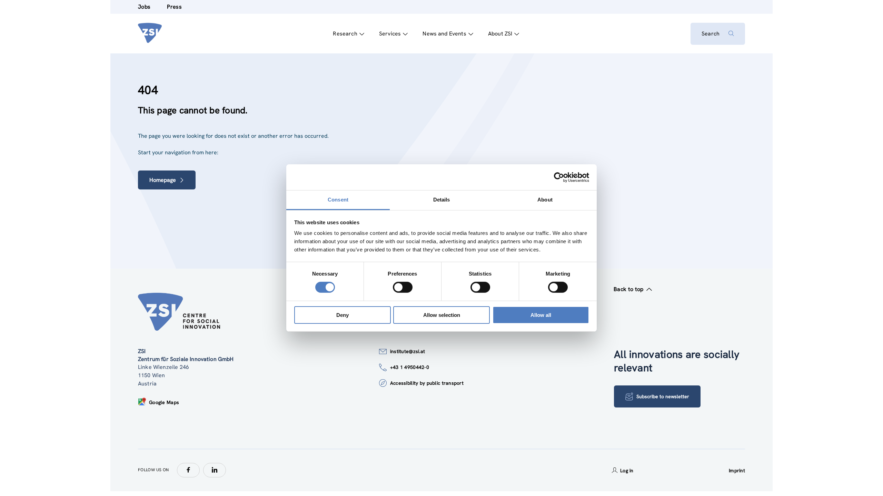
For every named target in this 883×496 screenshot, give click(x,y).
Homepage (162, 180)
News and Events (444, 33)
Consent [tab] (338, 200)
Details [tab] (441, 200)
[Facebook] (188, 470)
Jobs (144, 6)
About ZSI (500, 33)
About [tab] (545, 200)
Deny (342, 315)
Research (345, 33)
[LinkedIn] (214, 470)
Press (174, 6)
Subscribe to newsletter (662, 396)
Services (390, 33)
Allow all (540, 315)
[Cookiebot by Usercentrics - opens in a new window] (559, 177)
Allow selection (441, 315)
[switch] (403, 287)
